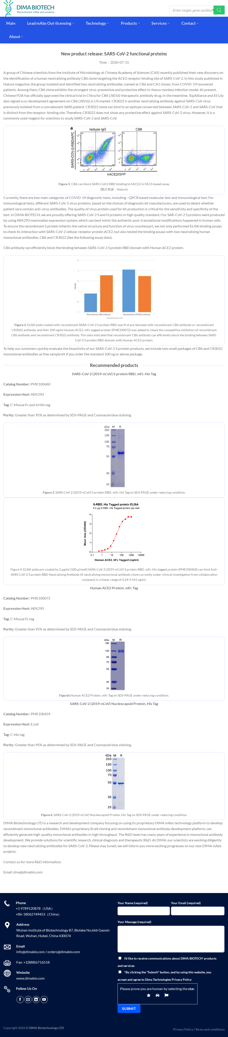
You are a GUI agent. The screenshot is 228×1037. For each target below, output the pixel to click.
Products (129, 23)
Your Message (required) (134, 922)
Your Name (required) (133, 903)
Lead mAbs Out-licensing (49, 23)
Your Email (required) (186, 903)
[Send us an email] (28, 999)
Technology (96, 23)
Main (10, 23)
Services (159, 23)
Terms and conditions (210, 1029)
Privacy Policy (183, 1029)
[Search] (219, 10)
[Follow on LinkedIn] (36, 999)
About (14, 36)
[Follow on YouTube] (44, 999)
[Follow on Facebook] (20, 999)
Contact (188, 23)
